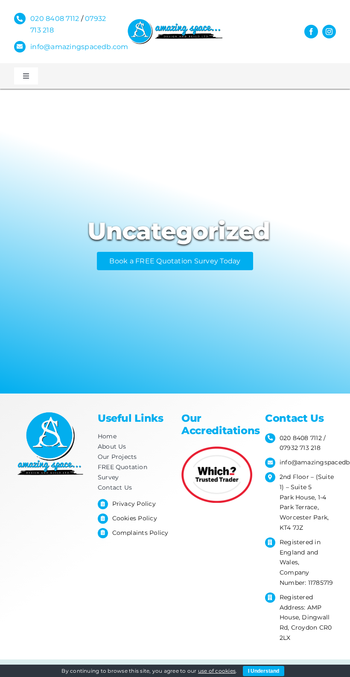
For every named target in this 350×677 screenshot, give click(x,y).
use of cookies (217, 671)
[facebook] (311, 31)
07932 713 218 (300, 448)
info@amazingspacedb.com (79, 47)
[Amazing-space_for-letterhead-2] (174, 21)
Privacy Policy (134, 504)
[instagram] (329, 31)
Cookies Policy (134, 518)
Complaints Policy (140, 533)
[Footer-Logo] (49, 411)
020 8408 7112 (54, 19)
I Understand (263, 671)
